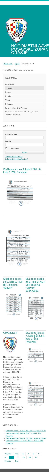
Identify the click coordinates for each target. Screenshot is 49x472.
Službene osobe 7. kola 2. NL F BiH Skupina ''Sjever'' (26, 431)
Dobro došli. (8, 64)
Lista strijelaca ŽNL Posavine (16, 108)
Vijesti (17, 64)
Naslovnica (9, 84)
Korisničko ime (11, 134)
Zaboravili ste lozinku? (13, 157)
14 (30, 457)
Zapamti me (14, 148)
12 (17, 457)
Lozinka (8, 141)
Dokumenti (9, 104)
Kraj (16, 461)
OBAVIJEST (10, 332)
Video (7, 100)
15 (36, 457)
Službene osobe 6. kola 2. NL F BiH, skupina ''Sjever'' (26, 438)
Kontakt (8, 92)
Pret (16, 454)
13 (24, 457)
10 (5, 457)
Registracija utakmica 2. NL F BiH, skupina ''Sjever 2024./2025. (21, 113)
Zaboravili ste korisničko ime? (16, 159)
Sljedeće (7, 461)
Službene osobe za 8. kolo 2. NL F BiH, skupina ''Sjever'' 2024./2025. (35, 284)
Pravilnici (8, 96)
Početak (8, 454)
